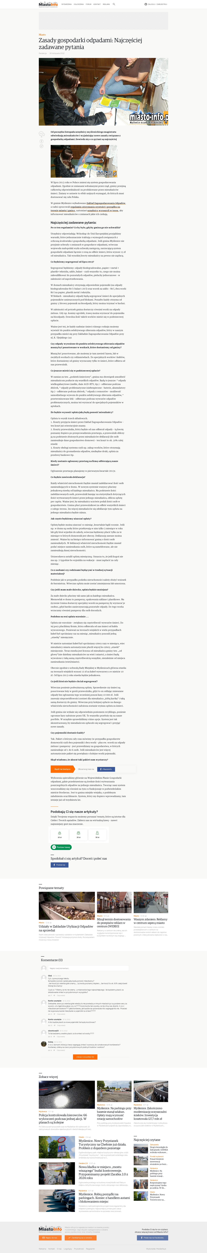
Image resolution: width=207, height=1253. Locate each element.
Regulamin (90, 1249)
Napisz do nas (51, 1238)
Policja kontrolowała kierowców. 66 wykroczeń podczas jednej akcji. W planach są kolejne (63, 1119)
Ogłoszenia (79, 4)
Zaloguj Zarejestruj (157, 4)
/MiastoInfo (107, 769)
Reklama (106, 4)
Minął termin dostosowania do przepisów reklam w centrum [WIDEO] (114, 923)
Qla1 (50, 976)
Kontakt (97, 4)
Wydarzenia (66, 4)
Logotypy (68, 1249)
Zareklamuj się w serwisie (82, 1238)
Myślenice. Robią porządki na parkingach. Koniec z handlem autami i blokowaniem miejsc (104, 1198)
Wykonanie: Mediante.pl (156, 1249)
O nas (59, 1249)
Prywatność (79, 1249)
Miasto (42, 35)
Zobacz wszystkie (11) (85, 1057)
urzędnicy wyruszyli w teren (102, 211)
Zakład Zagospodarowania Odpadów (106, 203)
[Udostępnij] (41, 141)
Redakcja (43, 53)
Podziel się (60, 865)
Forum (88, 4)
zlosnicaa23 (53, 1031)
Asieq (50, 1042)
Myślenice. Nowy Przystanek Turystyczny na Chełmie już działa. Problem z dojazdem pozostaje (102, 1144)
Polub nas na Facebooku (154, 1238)
